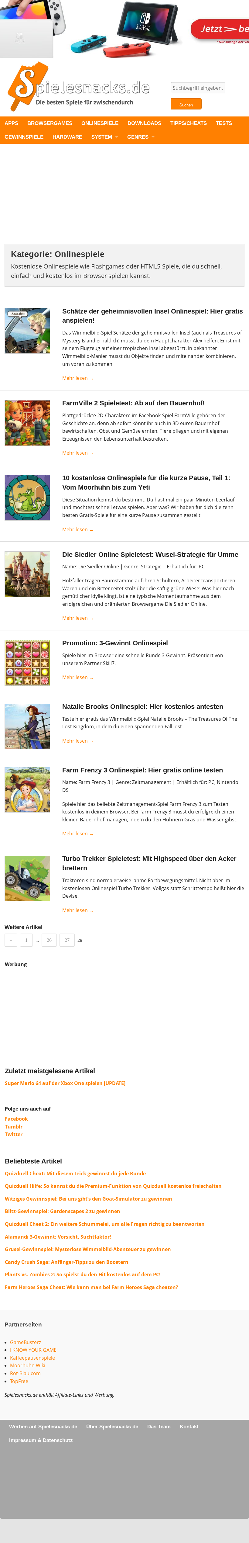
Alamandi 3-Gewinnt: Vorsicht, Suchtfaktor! (58, 1236)
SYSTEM (101, 137)
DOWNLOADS (144, 123)
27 (67, 940)
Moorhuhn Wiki (27, 1365)
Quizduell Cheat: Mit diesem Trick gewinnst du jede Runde (75, 1173)
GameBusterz (25, 1342)
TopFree (19, 1381)
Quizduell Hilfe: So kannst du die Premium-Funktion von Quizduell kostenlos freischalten (113, 1186)
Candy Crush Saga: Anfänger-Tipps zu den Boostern (66, 1262)
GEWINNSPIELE (24, 137)
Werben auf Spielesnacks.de (43, 1427)
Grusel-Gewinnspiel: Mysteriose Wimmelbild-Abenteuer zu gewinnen (88, 1249)
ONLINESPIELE (99, 123)
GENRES (137, 137)
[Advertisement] (124, 198)
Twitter (13, 1134)
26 (49, 940)
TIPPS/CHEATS (188, 123)
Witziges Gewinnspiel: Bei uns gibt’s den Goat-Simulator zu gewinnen (88, 1198)
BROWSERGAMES (49, 123)
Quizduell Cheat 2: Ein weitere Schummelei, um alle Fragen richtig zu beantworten (105, 1224)
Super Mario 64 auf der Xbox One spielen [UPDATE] (65, 1083)
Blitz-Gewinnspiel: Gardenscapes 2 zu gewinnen (62, 1211)
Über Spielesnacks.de (112, 1427)
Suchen (186, 105)
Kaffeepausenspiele (32, 1357)
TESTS (224, 123)
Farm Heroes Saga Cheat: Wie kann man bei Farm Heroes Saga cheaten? (91, 1287)
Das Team (159, 1427)
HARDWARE (67, 137)
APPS (11, 123)
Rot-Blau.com (25, 1373)
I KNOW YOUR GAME (33, 1350)
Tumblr (13, 1126)
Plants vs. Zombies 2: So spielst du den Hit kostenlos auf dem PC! (83, 1274)
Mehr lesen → (78, 378)
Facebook (16, 1118)
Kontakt (189, 1427)
